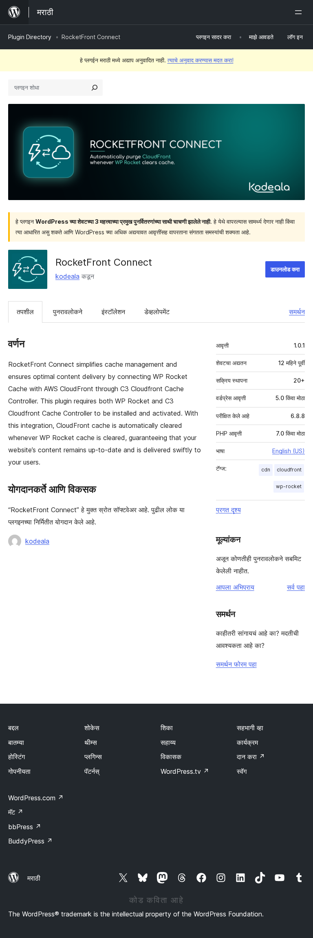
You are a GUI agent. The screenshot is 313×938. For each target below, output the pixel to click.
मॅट (15, 812)
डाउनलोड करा (285, 269)
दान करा (251, 757)
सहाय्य (168, 742)
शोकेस (91, 728)
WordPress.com (36, 798)
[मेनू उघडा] (300, 12)
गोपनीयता (19, 771)
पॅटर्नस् (91, 771)
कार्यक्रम (247, 742)
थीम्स (90, 742)
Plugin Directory (29, 36)
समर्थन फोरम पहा (236, 664)
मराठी (33, 878)
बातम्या (16, 742)
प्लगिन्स (93, 757)
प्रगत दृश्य (228, 510)
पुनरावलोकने (67, 312)
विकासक (171, 757)
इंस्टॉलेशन (113, 312)
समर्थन (297, 312)
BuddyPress (30, 841)
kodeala (67, 276)
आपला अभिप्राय (235, 587)
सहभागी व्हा (250, 728)
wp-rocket (289, 486)
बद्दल (13, 728)
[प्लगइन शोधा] (94, 87)
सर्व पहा (296, 587)
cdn (265, 470)
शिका (167, 728)
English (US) (288, 450)
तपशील (25, 312)
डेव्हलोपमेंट (157, 312)
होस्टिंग (16, 757)
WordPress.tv (185, 771)
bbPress (24, 827)
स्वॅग (242, 771)
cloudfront (289, 470)
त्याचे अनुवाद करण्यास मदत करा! (201, 60)
